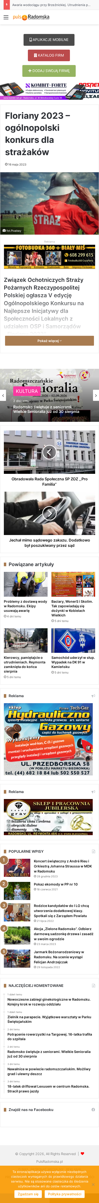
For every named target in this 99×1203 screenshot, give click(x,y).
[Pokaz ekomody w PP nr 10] (17, 891)
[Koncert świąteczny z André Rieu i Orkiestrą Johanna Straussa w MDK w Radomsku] (17, 868)
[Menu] (6, 18)
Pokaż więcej (48, 341)
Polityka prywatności (64, 1194)
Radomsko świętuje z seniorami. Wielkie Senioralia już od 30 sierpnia (46, 409)
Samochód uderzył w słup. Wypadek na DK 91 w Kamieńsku (73, 662)
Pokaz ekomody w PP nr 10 (56, 884)
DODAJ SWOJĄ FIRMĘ (50, 70)
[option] (49, 395)
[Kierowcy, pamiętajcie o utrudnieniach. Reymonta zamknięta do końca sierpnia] (26, 640)
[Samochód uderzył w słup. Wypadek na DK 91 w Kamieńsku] (73, 640)
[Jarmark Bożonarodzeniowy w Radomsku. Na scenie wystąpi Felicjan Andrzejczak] (17, 959)
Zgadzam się (28, 1194)
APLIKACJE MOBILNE (50, 39)
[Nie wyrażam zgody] (93, 1184)
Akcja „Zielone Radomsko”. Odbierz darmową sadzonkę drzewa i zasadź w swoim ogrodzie (63, 934)
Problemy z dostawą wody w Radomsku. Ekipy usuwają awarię (25, 606)
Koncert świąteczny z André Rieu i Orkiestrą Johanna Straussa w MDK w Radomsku (63, 866)
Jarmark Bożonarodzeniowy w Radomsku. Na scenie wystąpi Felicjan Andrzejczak (59, 957)
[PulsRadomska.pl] (31, 17)
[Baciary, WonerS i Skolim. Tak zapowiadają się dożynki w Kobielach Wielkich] (73, 584)
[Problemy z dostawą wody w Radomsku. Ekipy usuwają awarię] (26, 584)
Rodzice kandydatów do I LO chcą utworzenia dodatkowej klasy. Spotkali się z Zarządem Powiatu (61, 911)
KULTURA (27, 391)
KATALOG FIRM (50, 55)
